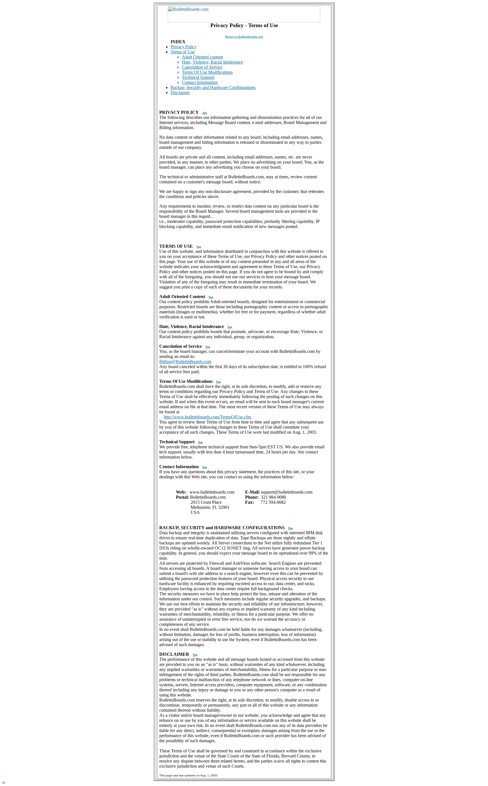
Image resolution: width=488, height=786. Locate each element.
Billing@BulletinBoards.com (185, 361)
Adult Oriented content (202, 57)
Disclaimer (180, 92)
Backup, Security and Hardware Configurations (213, 87)
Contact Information (200, 82)
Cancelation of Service (202, 67)
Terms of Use (183, 51)
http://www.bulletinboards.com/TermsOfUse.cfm (207, 416)
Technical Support (198, 77)
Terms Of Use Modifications (207, 72)
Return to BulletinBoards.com (244, 36)
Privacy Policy (184, 46)
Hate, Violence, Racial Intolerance (212, 62)
